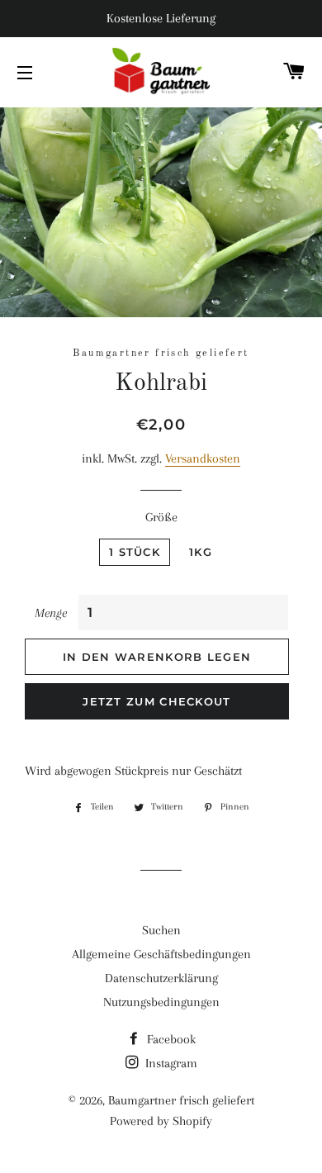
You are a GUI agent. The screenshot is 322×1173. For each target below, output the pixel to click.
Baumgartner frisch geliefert (181, 1100)
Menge (51, 612)
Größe (161, 517)
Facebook (170, 1039)
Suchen (161, 930)
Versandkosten (202, 458)
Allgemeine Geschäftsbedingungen (161, 954)
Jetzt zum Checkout (156, 701)
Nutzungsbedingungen (161, 1002)
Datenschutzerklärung (161, 978)
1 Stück (134, 551)
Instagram (169, 1063)
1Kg (200, 551)
